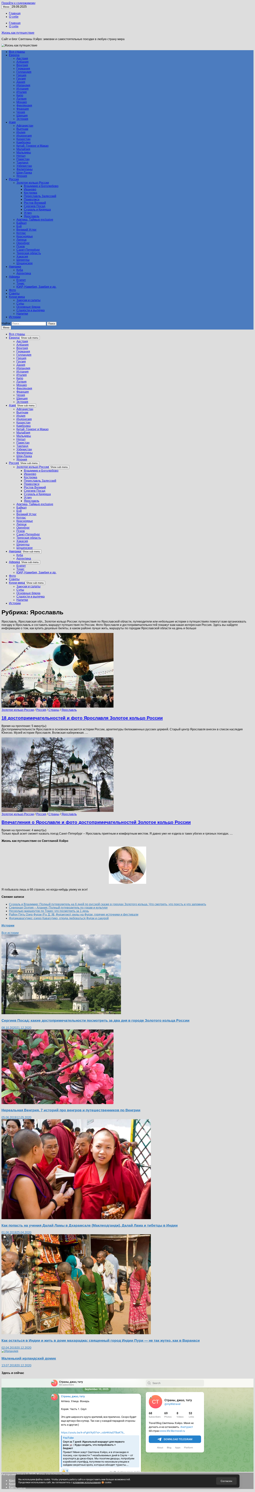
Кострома (30, 192)
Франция (22, 108)
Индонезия (24, 135)
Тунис (20, 283)
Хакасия (22, 256)
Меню (6, 327)
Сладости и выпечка (30, 310)
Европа (14, 55)
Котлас (21, 233)
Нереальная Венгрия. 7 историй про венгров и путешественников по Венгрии (70, 1110)
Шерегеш (22, 259)
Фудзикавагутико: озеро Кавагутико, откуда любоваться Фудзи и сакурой (59, 918)
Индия (20, 132)
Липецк (21, 239)
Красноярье (24, 236)
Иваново (30, 189)
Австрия (22, 58)
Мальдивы (23, 152)
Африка (14, 276)
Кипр (19, 95)
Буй (19, 226)
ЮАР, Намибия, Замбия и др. (36, 286)
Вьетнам (22, 129)
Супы (20, 303)
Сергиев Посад (34, 206)
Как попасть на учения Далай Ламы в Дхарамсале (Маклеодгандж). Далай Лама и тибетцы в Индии (89, 1225)
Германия (23, 68)
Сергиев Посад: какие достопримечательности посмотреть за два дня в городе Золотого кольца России (95, 1020)
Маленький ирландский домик (28, 1358)
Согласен (226, 1481)
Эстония (22, 118)
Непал (20, 155)
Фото (12, 290)
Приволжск (31, 199)
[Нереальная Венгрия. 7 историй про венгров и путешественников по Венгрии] (57, 1103)
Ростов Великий (35, 202)
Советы (14, 293)
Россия (14, 179)
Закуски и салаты (28, 300)
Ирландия (23, 85)
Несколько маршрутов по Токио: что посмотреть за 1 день (49, 911)
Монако (21, 102)
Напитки (22, 313)
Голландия (23, 71)
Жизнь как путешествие (17, 32)
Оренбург (23, 243)
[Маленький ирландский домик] (9, 1351)
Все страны (17, 51)
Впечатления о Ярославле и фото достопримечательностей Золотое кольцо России (96, 822)
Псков (20, 246)
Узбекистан (24, 165)
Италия (21, 92)
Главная (15, 13)
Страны (53, 709)
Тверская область (28, 253)
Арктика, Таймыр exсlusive (34, 219)
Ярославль (31, 216)
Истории (15, 317)
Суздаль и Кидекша (37, 209)
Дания (20, 82)
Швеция (22, 115)
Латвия (21, 98)
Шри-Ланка (24, 172)
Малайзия (23, 149)
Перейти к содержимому (18, 3)
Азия (12, 122)
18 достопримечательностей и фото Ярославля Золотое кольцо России (82, 717)
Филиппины (24, 169)
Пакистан (22, 159)
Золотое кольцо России (32, 182)
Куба (19, 270)
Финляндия (24, 105)
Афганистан (24, 125)
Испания (22, 88)
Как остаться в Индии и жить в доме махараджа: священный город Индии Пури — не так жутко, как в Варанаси (100, 1340)
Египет (21, 280)
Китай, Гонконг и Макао (32, 145)
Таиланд (22, 162)
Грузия (21, 78)
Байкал (21, 223)
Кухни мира (17, 296)
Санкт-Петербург (28, 249)
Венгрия (22, 65)
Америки (15, 266)
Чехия (20, 112)
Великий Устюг (26, 229)
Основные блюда (28, 306)
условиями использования (87, 1482)
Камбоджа (23, 142)
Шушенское (24, 263)
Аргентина (23, 273)
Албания (22, 61)
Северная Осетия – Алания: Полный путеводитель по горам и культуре (58, 907)
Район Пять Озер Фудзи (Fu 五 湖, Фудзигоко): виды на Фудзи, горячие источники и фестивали (73, 914)
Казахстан (23, 139)
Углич (28, 212)
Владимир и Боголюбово (41, 186)
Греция (21, 75)
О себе (13, 16)
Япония (21, 176)
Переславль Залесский (40, 196)
